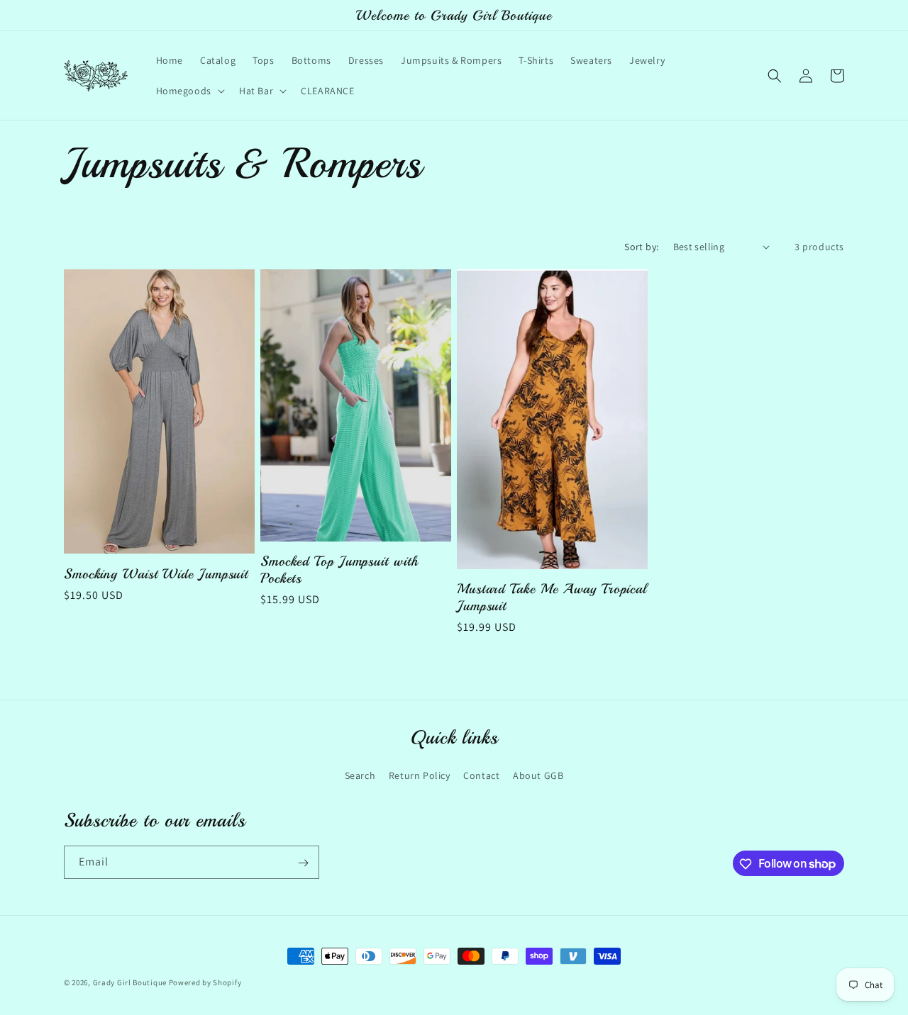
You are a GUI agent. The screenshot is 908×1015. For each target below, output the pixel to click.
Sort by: (641, 246)
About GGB (538, 774)
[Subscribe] (303, 863)
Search (360, 774)
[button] (189, 91)
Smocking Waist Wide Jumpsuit (156, 574)
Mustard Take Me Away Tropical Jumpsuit (552, 597)
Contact (481, 774)
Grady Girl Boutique (130, 982)
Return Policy (419, 774)
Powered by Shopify (205, 982)
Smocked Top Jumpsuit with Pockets (339, 569)
